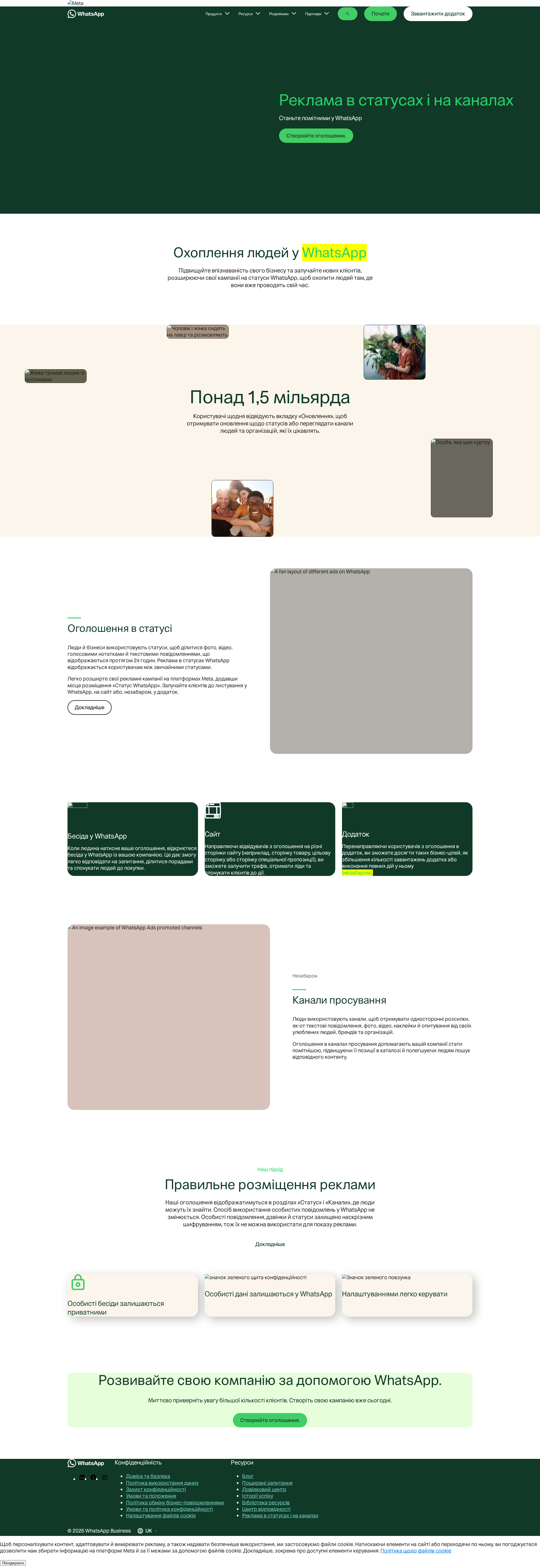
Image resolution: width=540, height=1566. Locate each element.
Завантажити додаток (438, 13)
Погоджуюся (13, 1563)
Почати (381, 13)
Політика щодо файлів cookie (416, 1550)
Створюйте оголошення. (316, 135)
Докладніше (89, 707)
